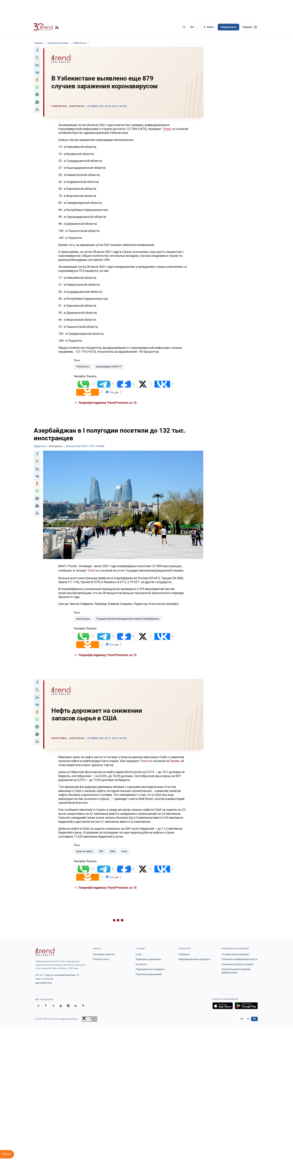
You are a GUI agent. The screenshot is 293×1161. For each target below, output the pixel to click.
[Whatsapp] (38, 1006)
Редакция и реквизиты (148, 959)
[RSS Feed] (83, 1006)
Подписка (184, 954)
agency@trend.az (43, 983)
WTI (101, 851)
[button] (37, 50)
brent (124, 851)
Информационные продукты (194, 959)
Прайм (174, 761)
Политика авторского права (237, 964)
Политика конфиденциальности (239, 959)
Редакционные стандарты (150, 969)
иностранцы (83, 618)
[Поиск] (184, 27)
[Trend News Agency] (44, 952)
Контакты (141, 964)
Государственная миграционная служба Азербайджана (127, 618)
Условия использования (235, 954)
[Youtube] (61, 1006)
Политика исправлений (149, 974)
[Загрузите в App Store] (222, 1005)
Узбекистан (82, 366)
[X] (53, 1006)
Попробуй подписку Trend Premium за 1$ (107, 402)
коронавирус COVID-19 (108, 366)
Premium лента (101, 959)
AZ (248, 1019)
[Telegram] (68, 1006)
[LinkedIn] (76, 1006)
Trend (167, 129)
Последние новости (103, 954)
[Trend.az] (46, 27)
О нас (139, 954)
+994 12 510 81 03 (44, 979)
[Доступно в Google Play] (246, 1005)
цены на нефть (84, 851)
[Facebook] (46, 1006)
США (112, 851)
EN (242, 1019)
